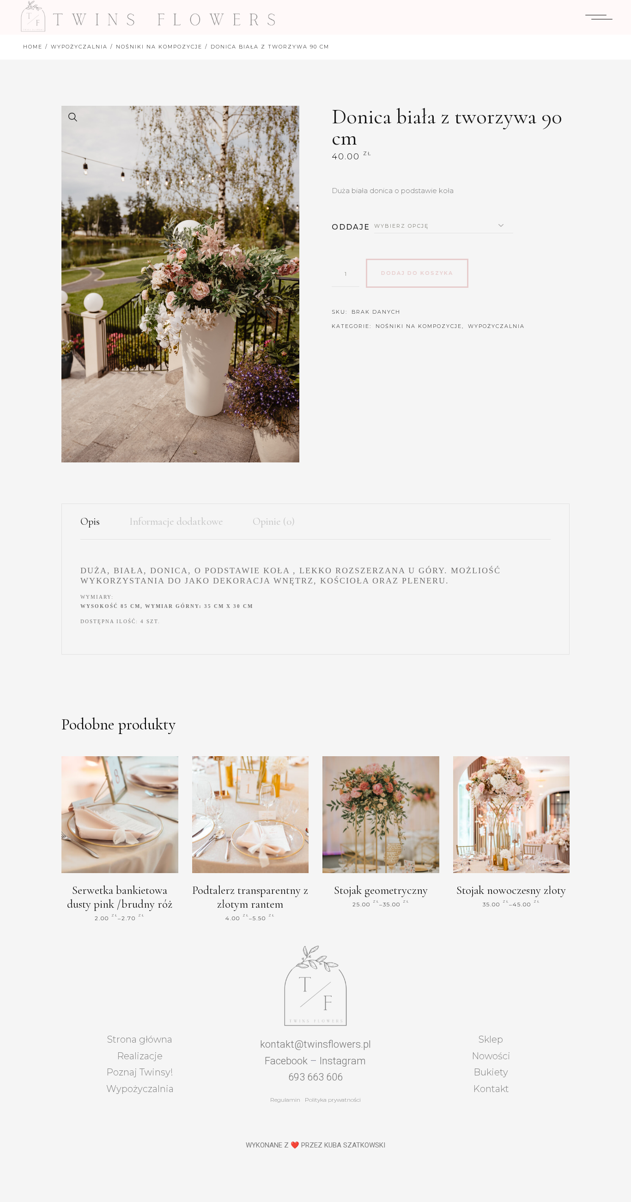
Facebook (286, 1061)
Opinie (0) (274, 521)
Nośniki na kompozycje (419, 326)
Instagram (342, 1061)
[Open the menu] (599, 17)
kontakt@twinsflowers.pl (315, 1044)
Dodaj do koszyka (417, 273)
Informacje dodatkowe (176, 521)
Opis (90, 521)
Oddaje (351, 227)
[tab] (97, 522)
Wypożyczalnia (496, 326)
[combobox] (443, 226)
